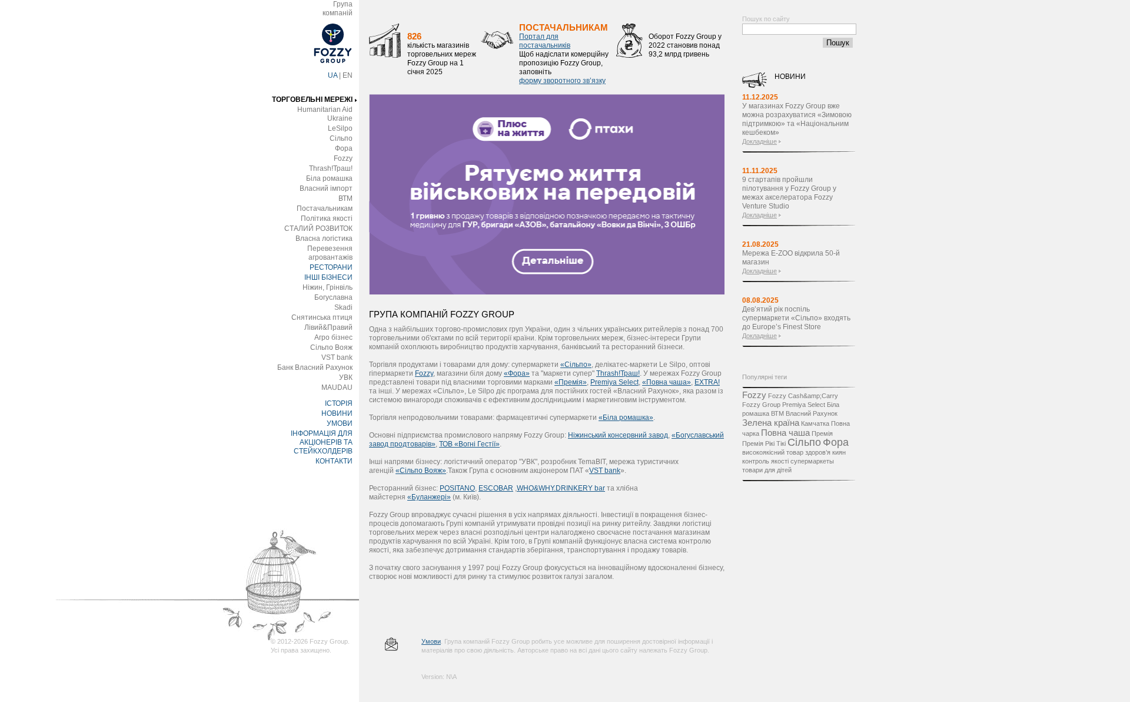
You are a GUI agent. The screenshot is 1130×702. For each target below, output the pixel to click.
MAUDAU (337, 387)
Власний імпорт (326, 188)
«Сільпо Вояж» (421, 470)
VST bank (337, 357)
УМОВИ (340, 423)
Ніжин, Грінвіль (328, 287)
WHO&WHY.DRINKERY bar (561, 488)
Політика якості (327, 218)
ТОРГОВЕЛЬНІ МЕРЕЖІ (312, 99)
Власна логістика (324, 238)
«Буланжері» (429, 497)
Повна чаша (785, 433)
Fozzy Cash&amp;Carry (803, 395)
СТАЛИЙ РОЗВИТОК (318, 228)
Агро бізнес (333, 337)
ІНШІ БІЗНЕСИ (328, 277)
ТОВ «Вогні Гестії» (469, 444)
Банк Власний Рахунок (315, 367)
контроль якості (765, 461)
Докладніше (759, 141)
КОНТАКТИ (334, 461)
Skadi (343, 307)
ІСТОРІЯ (339, 403)
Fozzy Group (761, 404)
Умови (431, 641)
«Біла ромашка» (626, 417)
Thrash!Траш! (331, 168)
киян (839, 452)
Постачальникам (325, 208)
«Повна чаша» (666, 382)
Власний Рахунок (811, 413)
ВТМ (345, 198)
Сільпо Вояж (331, 347)
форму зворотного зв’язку (562, 81)
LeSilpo (340, 128)
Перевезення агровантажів (330, 252)
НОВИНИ (337, 413)
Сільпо (341, 138)
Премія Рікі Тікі (764, 443)
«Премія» (570, 382)
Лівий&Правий (328, 327)
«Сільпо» (575, 364)
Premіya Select (614, 382)
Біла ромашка (329, 178)
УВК (346, 377)
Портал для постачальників (544, 40)
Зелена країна (770, 423)
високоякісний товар (772, 452)
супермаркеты (812, 461)
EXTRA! (707, 382)
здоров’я (817, 452)
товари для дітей (767, 469)
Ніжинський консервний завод (618, 435)
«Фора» (517, 373)
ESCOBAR (495, 488)
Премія (822, 433)
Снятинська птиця (322, 317)
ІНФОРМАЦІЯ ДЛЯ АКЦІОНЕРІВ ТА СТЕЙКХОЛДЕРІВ (322, 442)
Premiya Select (803, 404)
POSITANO (457, 488)
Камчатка (815, 423)
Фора (344, 148)
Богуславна (333, 297)
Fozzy (343, 158)
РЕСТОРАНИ (331, 267)
